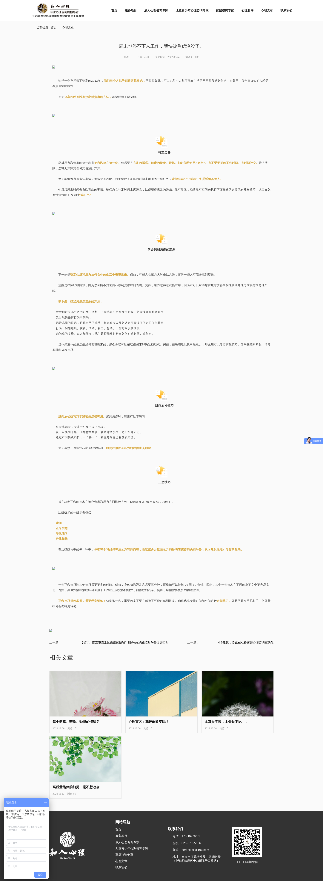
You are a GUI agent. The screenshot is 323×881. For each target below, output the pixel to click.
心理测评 (247, 10)
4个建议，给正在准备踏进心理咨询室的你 (246, 642)
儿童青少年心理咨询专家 (192, 10)
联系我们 (286, 10)
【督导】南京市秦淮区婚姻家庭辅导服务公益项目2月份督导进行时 (124, 642)
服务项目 (131, 10)
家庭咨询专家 (225, 10)
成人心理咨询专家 (156, 10)
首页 (114, 10)
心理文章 (267, 10)
